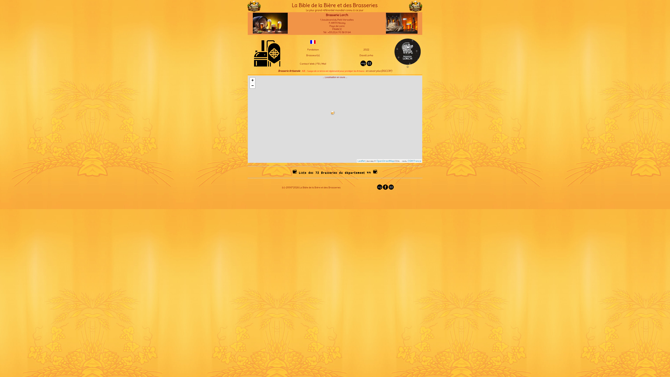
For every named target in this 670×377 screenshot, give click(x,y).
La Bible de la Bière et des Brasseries (335, 5)
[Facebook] (385, 188)
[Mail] (391, 188)
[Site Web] (379, 188)
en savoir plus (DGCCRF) (379, 70)
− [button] (252, 85)
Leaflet (361, 160)
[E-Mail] (369, 65)
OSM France (414, 160)
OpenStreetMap (385, 160)
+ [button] (252, 80)
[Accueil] (254, 10)
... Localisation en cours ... (336, 119)
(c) (283, 187)
